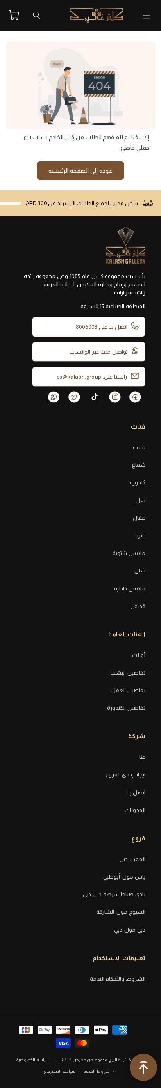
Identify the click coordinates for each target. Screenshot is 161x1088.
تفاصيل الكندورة (126, 708)
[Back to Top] (143, 1069)
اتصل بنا (136, 792)
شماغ (138, 465)
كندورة (137, 482)
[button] (146, 15)
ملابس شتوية (129, 553)
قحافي (138, 606)
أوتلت (138, 655)
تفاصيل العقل (128, 690)
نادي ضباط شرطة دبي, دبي (114, 894)
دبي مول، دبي (129, 930)
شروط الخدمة (96, 1071)
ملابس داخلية (129, 588)
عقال (139, 518)
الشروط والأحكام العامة (117, 979)
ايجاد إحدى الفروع (125, 774)
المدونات (135, 810)
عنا (142, 757)
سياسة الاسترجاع (60, 1071)
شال (139, 570)
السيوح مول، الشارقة (120, 912)
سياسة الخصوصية (33, 1059)
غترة (140, 535)
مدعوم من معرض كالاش (82, 1059)
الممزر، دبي (132, 859)
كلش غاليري (119, 1059)
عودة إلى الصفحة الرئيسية (80, 170)
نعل (140, 500)
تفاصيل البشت (128, 673)
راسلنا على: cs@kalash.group (92, 377)
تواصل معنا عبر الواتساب (99, 352)
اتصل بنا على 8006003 (101, 327)
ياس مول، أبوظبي (124, 877)
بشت (139, 447)
